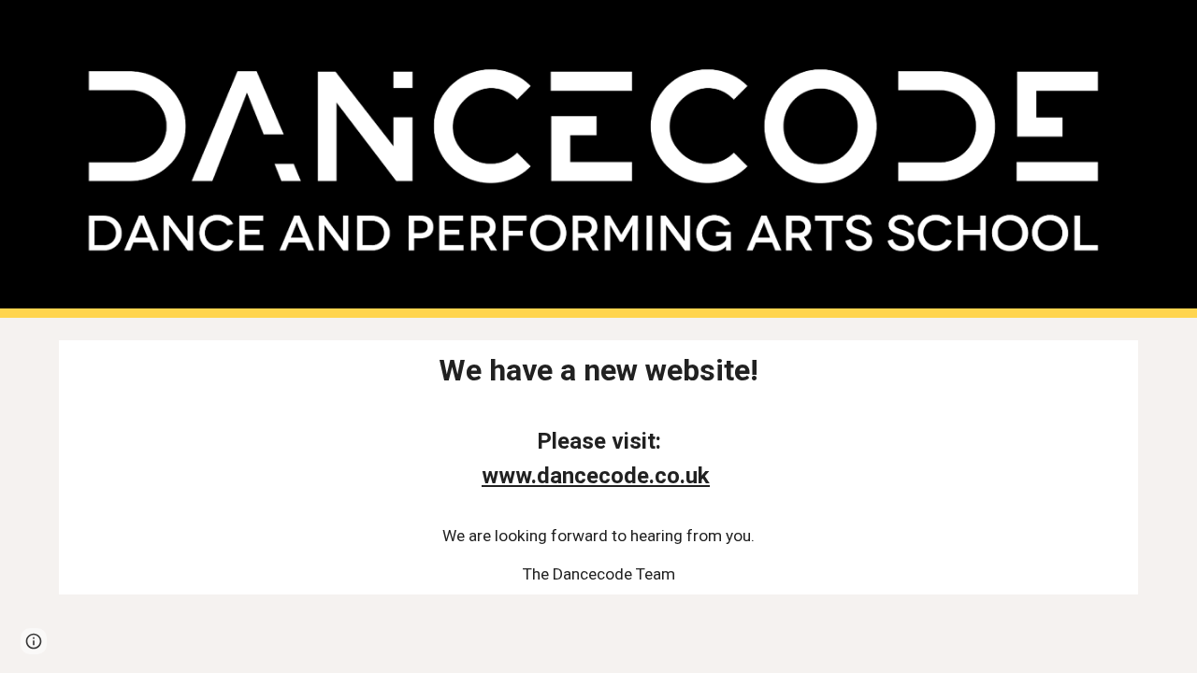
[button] (34, 641)
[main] (598, 467)
